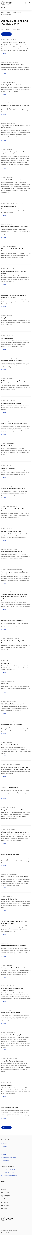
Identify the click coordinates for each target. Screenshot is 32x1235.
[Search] (25, 3)
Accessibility (15, 1230)
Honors (4, 1155)
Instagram (7, 1196)
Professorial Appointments (9, 1157)
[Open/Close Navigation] (29, 3)
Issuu (5, 1209)
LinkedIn (6, 1192)
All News (8, 12)
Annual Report (6, 1152)
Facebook (7, 1199)
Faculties (5, 1146)
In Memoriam (6, 1160)
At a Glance (5, 1143)
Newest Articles (16, 29)
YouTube (6, 1205)
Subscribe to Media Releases (10, 1175)
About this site (4, 1230)
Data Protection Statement (7, 1233)
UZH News (4, 8)
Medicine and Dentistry (6, 14)
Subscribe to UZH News (8, 1173)
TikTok (6, 1202)
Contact (10, 1230)
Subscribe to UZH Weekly (9, 1170)
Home (2, 12)
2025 (7, 34)
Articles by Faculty (17, 12)
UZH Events (5, 1149)
